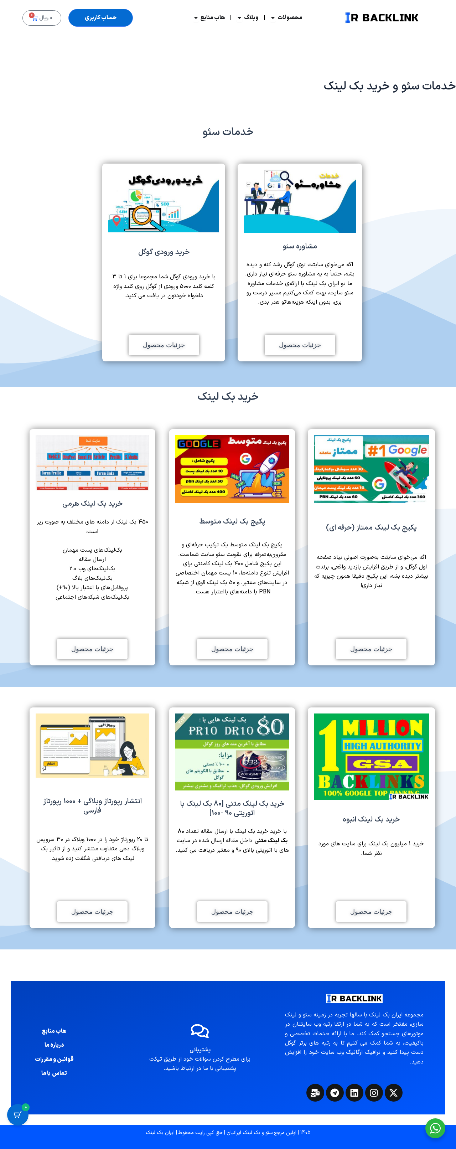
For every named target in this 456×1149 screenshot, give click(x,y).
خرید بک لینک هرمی (92, 504)
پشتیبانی (200, 1050)
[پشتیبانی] (200, 1031)
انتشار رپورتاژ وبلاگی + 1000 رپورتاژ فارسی (92, 806)
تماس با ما (54, 1073)
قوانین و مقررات (54, 1059)
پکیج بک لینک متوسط (232, 521)
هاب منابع (54, 1031)
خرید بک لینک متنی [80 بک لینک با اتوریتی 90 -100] (232, 809)
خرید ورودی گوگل (164, 252)
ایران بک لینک (160, 1133)
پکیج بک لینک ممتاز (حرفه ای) (371, 527)
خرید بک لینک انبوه (371, 819)
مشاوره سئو (300, 246)
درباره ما (54, 1045)
